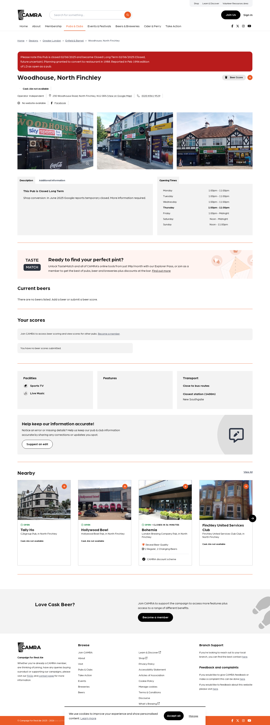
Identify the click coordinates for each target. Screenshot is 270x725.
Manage (193, 715)
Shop (196, 3)
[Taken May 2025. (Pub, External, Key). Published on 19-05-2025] (225, 522)
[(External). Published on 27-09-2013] (44, 522)
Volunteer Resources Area (235, 3)
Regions (33, 40)
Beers (81, 692)
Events (82, 680)
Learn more (88, 718)
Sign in (248, 15)
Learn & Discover (210, 3)
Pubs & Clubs (85, 669)
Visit (80, 663)
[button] (252, 518)
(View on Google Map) (119, 95)
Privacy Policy (146, 663)
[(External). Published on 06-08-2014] (165, 522)
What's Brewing (148, 703)
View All (248, 471)
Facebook (60, 102)
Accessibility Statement (152, 669)
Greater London (52, 40)
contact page (46, 675)
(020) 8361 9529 (151, 95)
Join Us (231, 14)
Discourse (144, 697)
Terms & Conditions (150, 692)
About (81, 658)
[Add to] (250, 77)
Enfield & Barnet (74, 40)
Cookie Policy (146, 680)
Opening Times (168, 180)
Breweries (84, 686)
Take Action (85, 675)
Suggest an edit (37, 444)
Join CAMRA (85, 652)
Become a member (109, 333)
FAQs (30, 675)
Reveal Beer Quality (156, 544)
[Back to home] (29, 15)
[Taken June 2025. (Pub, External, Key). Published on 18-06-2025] (104, 522)
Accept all (174, 715)
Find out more (161, 270)
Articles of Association (151, 675)
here (244, 656)
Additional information (52, 180)
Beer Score (236, 77)
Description (26, 180)
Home (20, 40)
